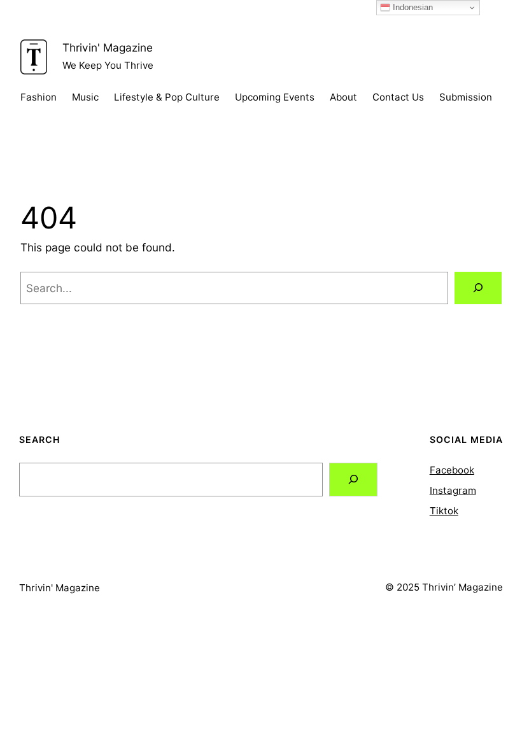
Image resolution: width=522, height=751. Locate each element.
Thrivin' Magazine (107, 47)
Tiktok (444, 511)
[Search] (478, 288)
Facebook (452, 470)
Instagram (453, 490)
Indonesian (411, 7)
